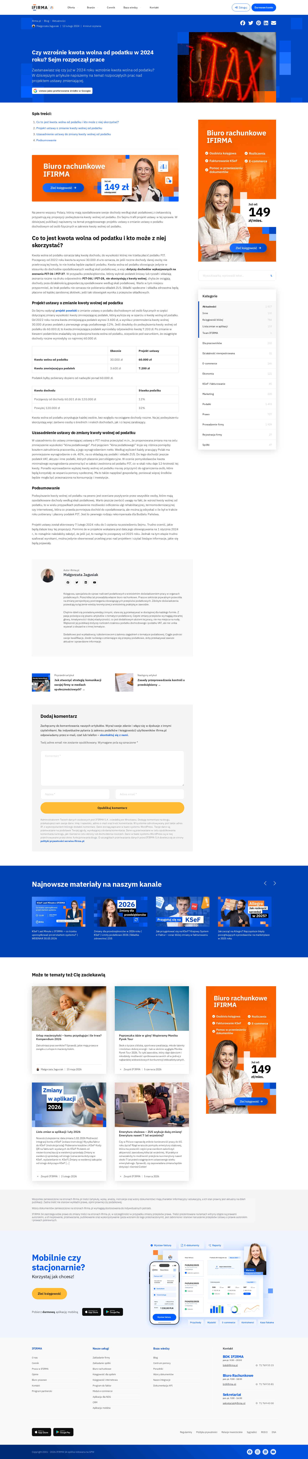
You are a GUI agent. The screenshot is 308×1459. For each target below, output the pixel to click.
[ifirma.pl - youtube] (273, 1452)
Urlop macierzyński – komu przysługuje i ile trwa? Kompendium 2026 (69, 1037)
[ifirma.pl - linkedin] (265, 1452)
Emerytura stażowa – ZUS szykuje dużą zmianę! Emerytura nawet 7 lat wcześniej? (150, 1133)
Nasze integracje (161, 1379)
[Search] (271, 276)
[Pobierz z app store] (91, 1312)
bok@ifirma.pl (230, 1365)
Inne (205, 313)
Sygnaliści (252, 1432)
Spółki (206, 444)
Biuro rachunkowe (102, 1368)
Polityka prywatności (206, 1432)
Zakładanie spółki (102, 1363)
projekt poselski (66, 310)
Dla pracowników (212, 343)
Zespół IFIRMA (132, 1069)
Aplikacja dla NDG (102, 1396)
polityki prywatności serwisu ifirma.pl (62, 841)
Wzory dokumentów (163, 1374)
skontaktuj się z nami (114, 735)
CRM (95, 1402)
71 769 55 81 (266, 1384)
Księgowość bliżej (212, 319)
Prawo (206, 414)
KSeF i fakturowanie (213, 383)
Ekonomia (208, 373)
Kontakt (36, 1385)
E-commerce (209, 363)
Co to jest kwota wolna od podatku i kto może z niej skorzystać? (77, 122)
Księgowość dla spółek (104, 1374)
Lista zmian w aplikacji (215, 326)
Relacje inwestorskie (232, 1432)
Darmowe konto (264, 7)
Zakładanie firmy (101, 1357)
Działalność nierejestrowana (218, 353)
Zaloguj (243, 7)
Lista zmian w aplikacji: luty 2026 (58, 1132)
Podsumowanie (46, 140)
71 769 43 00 (266, 1403)
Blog (155, 1357)
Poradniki (158, 1368)
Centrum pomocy (162, 1363)
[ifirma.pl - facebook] (250, 1452)
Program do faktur (102, 1385)
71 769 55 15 (266, 1365)
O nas (35, 1357)
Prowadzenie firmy (213, 424)
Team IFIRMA (210, 333)
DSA (274, 1432)
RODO (264, 1432)
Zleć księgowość (49, 1294)
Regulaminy (186, 1432)
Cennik (35, 1363)
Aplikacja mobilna (102, 1407)
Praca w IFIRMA (40, 1368)
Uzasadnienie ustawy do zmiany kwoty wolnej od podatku (73, 134)
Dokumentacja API (163, 1385)
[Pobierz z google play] (113, 1312)
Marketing (208, 394)
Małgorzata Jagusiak (48, 26)
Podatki (206, 404)
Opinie (35, 1374)
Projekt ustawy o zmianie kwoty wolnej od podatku (69, 128)
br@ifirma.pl (229, 1384)
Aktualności (209, 306)
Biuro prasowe (39, 1379)
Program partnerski (42, 1391)
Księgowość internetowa (105, 1379)
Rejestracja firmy (212, 434)
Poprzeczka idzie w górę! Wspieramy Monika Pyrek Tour (148, 1037)
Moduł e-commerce (103, 1391)
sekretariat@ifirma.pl (234, 1403)
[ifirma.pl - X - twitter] (257, 1452)
